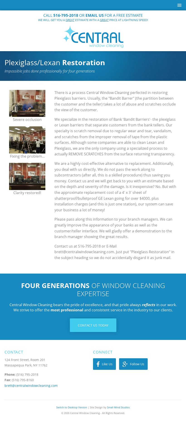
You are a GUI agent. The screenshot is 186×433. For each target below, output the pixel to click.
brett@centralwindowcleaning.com (31, 385)
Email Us (95, 15)
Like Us (107, 364)
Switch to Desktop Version (71, 407)
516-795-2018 (65, 15)
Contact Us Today (93, 325)
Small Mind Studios (118, 407)
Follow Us (137, 364)
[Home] (93, 36)
